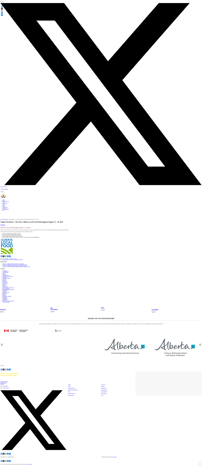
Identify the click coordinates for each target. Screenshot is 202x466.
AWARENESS (103, 388)
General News (5, 284)
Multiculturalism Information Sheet (8, 289)
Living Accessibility (6, 288)
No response (25, 264)
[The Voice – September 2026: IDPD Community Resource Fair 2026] (14, 265)
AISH (4, 273)
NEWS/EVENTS (71, 395)
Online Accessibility (6, 292)
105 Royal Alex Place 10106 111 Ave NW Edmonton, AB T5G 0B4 (4, 383)
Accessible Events (6, 271)
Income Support (5, 286)
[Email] (2, 11)
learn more (2, 311)
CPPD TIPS (5, 277)
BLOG (102, 395)
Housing (4, 285)
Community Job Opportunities (8, 276)
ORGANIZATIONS (71, 393)
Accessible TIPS (5, 272)
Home (1, 219)
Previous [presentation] (2, 344)
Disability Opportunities (6, 278)
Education (4, 280)
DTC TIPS (4, 279)
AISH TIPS (4, 274)
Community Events (6, 275)
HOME (69, 384)
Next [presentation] (200, 344)
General (4, 283)
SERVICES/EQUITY (71, 388)
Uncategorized (5, 219)
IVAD (69, 391)
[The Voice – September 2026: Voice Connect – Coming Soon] (13, 263)
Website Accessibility (6, 301)
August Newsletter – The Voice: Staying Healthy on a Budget (12, 259)
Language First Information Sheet (8, 287)
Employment (5, 281)
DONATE (102, 386)
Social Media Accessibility (7, 296)
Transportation (5, 298)
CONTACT (103, 384)
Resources (4, 295)
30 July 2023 (2, 224)
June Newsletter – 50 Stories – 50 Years (10, 258)
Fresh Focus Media (28, 464)
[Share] (2, 15)
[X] (2, 9)
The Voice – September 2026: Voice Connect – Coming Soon (13, 264)
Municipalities (5, 290)
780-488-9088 (5, 386)
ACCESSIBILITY (104, 391)
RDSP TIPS (5, 293)
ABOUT (69, 386)
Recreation (4, 294)
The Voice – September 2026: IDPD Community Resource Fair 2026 (14, 266)
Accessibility (5, 270)
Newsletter (4, 291)
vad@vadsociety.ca (6, 387)
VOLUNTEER (103, 393)
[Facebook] (2, 6)
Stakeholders (5, 297)
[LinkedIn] (2, 13)
